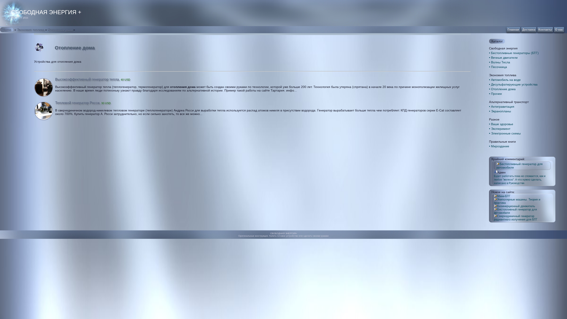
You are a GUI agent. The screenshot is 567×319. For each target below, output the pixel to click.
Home (7, 29)
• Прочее (495, 93)
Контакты (545, 29)
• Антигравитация (501, 106)
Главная (513, 29)
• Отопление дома (502, 89)
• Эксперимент (499, 128)
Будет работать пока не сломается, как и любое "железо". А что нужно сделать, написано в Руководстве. (520, 180)
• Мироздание (499, 146)
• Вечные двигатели (503, 57)
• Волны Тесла (499, 62)
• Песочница (498, 67)
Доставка (528, 29)
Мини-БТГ (503, 196)
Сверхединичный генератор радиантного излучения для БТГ (515, 217)
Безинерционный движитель (516, 206)
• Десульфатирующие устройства (513, 84)
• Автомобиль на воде (505, 80)
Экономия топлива (30, 29)
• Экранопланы (500, 111)
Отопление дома (60, 29)
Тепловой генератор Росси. (83, 103)
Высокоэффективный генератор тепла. (92, 79)
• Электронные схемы (505, 133)
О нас (559, 29)
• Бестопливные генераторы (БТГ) (514, 53)
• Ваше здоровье (501, 124)
